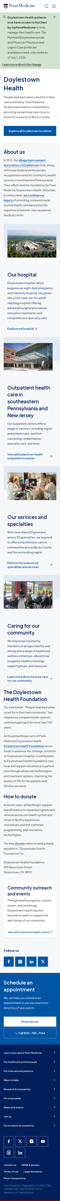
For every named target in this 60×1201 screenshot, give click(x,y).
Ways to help (11, 1080)
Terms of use (11, 1171)
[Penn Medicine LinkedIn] (20, 1153)
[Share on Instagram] (20, 962)
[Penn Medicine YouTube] (43, 1141)
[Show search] (46, 6)
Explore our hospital (20, 328)
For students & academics (19, 1125)
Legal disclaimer (33, 1171)
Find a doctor (30, 1021)
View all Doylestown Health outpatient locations (25, 456)
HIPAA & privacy (30, 1164)
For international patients (18, 1070)
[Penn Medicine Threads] (9, 1153)
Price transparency (15, 1178)
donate (20, 843)
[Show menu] (53, 6)
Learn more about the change (21, 64)
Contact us (10, 1164)
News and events (14, 1107)
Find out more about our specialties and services (23, 564)
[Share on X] (43, 962)
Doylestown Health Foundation (24, 746)
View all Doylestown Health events (29, 932)
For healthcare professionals (20, 1061)
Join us (7, 1116)
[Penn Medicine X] (20, 1141)
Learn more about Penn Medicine (23, 1052)
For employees (12, 1098)
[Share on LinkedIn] (31, 962)
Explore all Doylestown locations (30, 131)
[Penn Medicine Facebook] (9, 1141)
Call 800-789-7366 (31, 1033)
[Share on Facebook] (9, 962)
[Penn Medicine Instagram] (31, 1141)
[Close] (54, 16)
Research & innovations (17, 1089)
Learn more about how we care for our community (27, 678)
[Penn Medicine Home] (23, 6)
